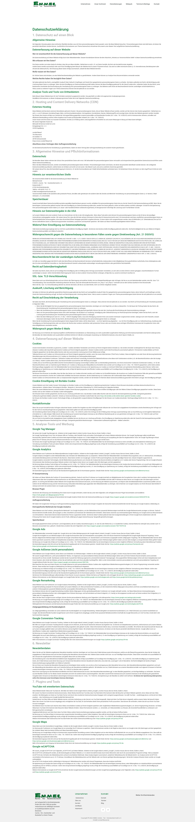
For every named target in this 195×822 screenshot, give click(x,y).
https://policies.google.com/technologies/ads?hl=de (126, 604)
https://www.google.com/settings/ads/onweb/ (126, 597)
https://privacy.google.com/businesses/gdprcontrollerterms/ (129, 739)
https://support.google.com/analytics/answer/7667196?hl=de (106, 526)
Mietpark (129, 4)
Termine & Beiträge (143, 4)
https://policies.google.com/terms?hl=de (48, 772)
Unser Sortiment (100, 4)
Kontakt (156, 4)
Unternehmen (85, 4)
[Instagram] (108, 810)
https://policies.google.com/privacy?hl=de (114, 639)
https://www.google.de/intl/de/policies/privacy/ (127, 577)
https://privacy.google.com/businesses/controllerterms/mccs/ (129, 470)
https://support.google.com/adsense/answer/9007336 (70, 562)
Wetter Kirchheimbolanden (145, 795)
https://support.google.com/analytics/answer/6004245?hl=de (129, 497)
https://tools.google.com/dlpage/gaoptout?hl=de (48, 495)
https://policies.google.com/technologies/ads (94, 577)
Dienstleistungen (116, 4)
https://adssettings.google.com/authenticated (138, 575)
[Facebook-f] (103, 810)
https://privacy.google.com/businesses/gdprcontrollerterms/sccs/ (53, 741)
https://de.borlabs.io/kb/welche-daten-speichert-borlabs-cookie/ (120, 396)
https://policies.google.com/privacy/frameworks (125, 544)
